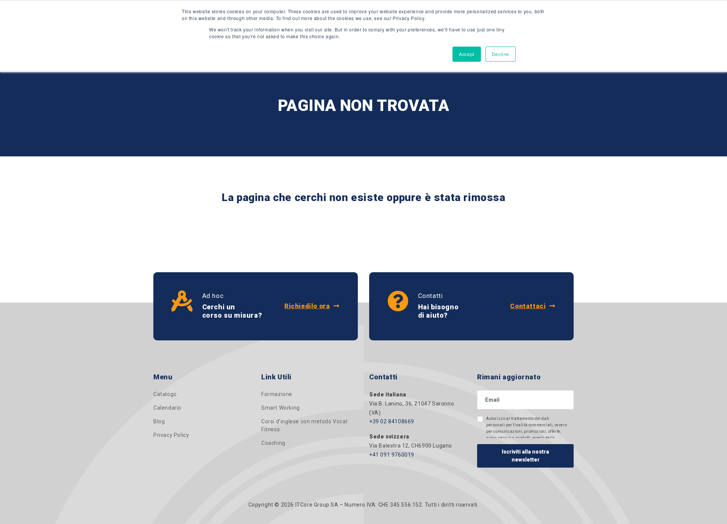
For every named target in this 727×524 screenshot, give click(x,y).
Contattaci (528, 306)
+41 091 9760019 (391, 455)
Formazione (276, 394)
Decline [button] (500, 54)
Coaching (273, 443)
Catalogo (165, 394)
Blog (159, 421)
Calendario (167, 408)
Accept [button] (466, 54)
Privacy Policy (171, 435)
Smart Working (280, 408)
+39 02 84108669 (391, 421)
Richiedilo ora (307, 306)
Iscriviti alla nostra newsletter (525, 456)
